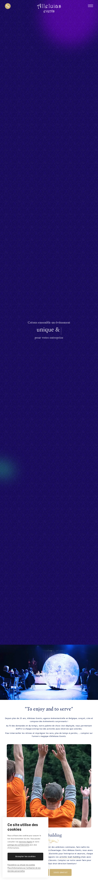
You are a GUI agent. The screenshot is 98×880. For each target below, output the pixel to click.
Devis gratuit (61, 872)
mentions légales (25, 842)
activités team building (69, 857)
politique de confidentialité (18, 845)
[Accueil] (49, 9)
